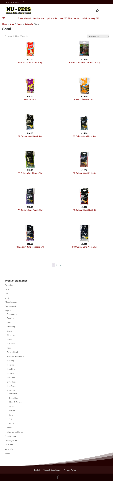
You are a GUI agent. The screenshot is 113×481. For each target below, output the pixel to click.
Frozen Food (12, 352)
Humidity (11, 369)
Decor (9, 339)
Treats (9, 427)
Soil (10, 419)
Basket (37, 470)
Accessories (12, 314)
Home (4, 24)
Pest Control (10, 306)
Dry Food (11, 343)
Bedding (10, 318)
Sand (11, 415)
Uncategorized (11, 440)
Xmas (7, 453)
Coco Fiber (14, 398)
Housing (10, 365)
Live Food (11, 377)
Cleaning (11, 335)
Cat (6, 293)
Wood (11, 423)
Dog (7, 298)
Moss (11, 406)
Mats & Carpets (15, 402)
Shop (12, 24)
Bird (7, 289)
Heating (10, 360)
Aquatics (9, 285)
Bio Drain (13, 393)
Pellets (12, 410)
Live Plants (11, 382)
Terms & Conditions (51, 470)
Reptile (19, 24)
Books (9, 322)
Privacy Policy (70, 470)
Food (9, 348)
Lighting (10, 373)
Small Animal (10, 436)
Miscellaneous (11, 302)
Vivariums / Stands (15, 432)
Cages (9, 331)
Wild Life (9, 449)
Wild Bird (9, 444)
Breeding (11, 326)
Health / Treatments (15, 356)
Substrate (29, 24)
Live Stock (11, 386)
